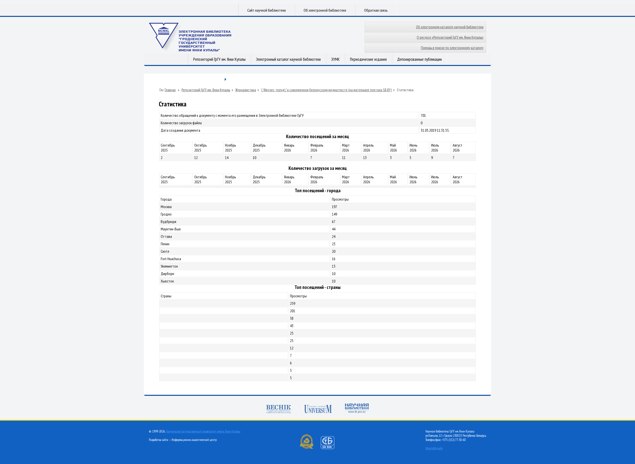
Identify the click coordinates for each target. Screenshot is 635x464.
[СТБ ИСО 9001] (331, 448)
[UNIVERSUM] (318, 409)
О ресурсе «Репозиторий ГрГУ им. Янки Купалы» (450, 37)
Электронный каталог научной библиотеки (288, 59)
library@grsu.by (434, 448)
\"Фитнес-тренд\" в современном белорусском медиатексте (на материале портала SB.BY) (326, 90)
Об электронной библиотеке (325, 10)
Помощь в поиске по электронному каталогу (452, 47)
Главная (170, 90)
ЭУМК (335, 59)
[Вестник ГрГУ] (278, 409)
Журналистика (245, 90)
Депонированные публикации (419, 59)
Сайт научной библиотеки (266, 10)
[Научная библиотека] (357, 408)
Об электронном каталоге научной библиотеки (449, 27)
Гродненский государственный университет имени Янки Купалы (203, 431)
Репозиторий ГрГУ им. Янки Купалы (219, 59)
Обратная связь (376, 10)
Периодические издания (368, 59)
